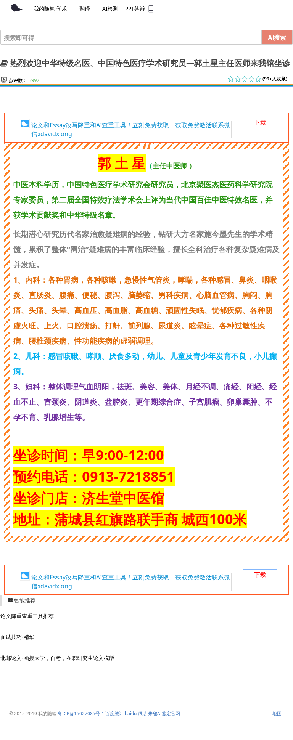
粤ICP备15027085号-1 (81, 713)
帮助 (142, 713)
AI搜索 (277, 37)
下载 (260, 122)
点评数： (18, 80)
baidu (131, 713)
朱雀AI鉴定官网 (164, 713)
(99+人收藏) (274, 78)
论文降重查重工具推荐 (27, 616)
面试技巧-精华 (17, 636)
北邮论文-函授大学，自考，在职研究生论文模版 (57, 657)
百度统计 (114, 713)
